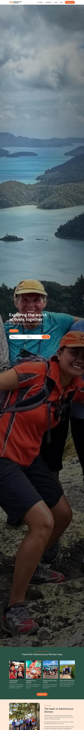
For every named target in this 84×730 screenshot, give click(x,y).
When (28, 336)
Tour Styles (40, 2)
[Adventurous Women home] (15, 2)
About (56, 2)
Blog (61, 2)
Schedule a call (70, 2)
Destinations (48, 2)
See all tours (14, 330)
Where (12, 336)
